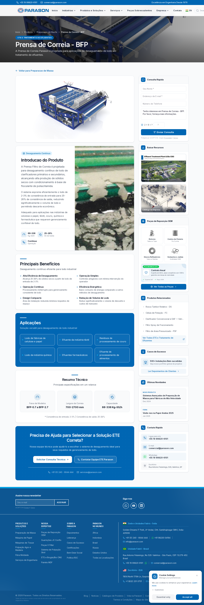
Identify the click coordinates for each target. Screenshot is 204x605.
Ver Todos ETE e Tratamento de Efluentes (158, 339)
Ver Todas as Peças (163, 286)
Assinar (61, 502)
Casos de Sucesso (75, 543)
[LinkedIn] (141, 506)
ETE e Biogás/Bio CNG (51, 557)
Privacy (26, 507)
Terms (33, 507)
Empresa (161, 10)
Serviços (115, 10)
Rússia (96, 548)
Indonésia (97, 538)
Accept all (187, 597)
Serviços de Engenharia (26, 560)
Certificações (73, 548)
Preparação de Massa (25, 533)
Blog (86, 596)
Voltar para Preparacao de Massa (36, 70)
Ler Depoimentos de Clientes (162, 371)
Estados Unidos (100, 553)
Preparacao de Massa (47, 32)
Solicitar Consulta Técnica (50, 459)
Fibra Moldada (22, 555)
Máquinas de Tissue (24, 543)
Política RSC (72, 558)
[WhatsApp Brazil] (146, 563)
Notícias (95, 596)
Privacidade (168, 138)
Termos (175, 138)
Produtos (28, 32)
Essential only (163, 597)
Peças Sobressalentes (139, 10)
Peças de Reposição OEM (50, 533)
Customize (159, 590)
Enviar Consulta (165, 132)
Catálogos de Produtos (112, 596)
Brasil (95, 543)
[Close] (197, 575)
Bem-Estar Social (74, 553)
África (95, 533)
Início (55, 10)
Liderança (71, 538)
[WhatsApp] (126, 506)
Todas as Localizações (103, 558)
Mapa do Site (142, 599)
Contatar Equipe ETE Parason (97, 459)
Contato (177, 10)
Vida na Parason (134, 596)
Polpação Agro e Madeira (23, 548)
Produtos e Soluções (91, 10)
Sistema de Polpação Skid (51, 551)
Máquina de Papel (23, 538)
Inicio (17, 32)
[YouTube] (134, 506)
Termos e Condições (123, 599)
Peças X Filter (47, 545)
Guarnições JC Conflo (51, 540)
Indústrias (67, 10)
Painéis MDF (46, 562)
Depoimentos (73, 533)
